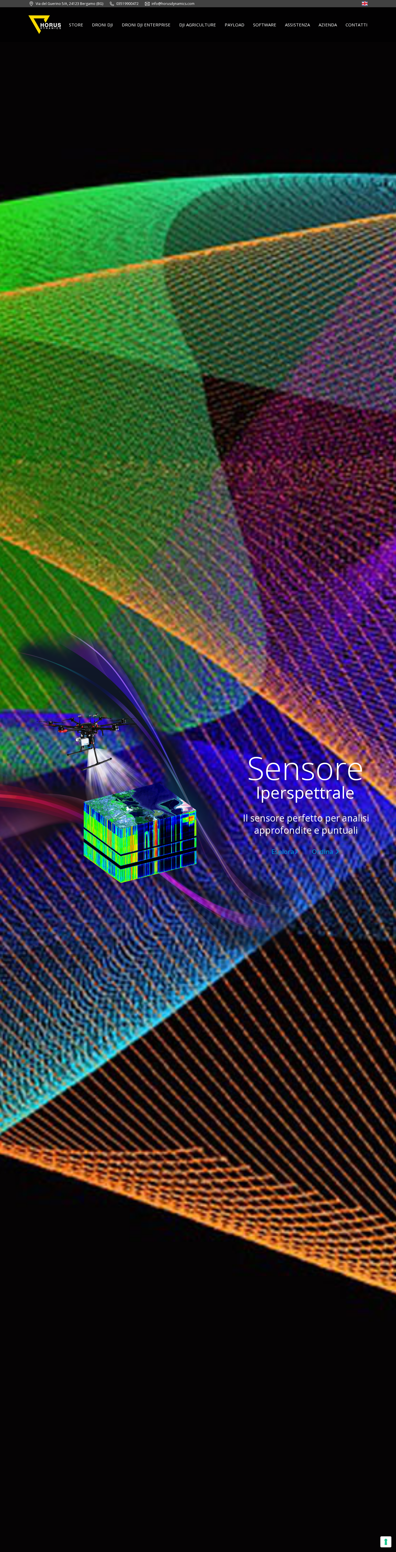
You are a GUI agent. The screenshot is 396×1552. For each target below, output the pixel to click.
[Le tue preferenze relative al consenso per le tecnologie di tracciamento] (385, 1541)
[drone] (365, 4)
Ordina (323, 851)
